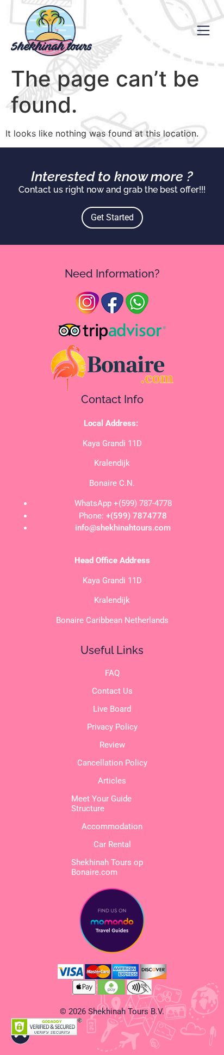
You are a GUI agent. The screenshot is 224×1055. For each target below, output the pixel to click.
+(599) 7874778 (136, 516)
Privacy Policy (112, 727)
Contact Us (112, 691)
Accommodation (112, 826)
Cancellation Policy (112, 763)
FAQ (112, 673)
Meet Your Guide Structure (101, 803)
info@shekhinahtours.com (123, 528)
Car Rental (112, 844)
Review (112, 745)
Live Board (112, 709)
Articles (112, 781)
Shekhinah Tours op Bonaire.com (107, 867)
